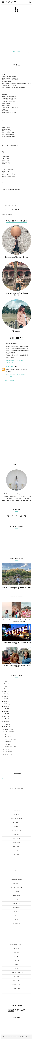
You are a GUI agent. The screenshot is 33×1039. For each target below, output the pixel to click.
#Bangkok (16, 798)
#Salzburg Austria (16, 932)
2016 (5, 706)
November (8, 731)
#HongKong (16, 842)
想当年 (7, 734)
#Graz (16, 826)
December (8, 729)
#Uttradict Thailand (16, 972)
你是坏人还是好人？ (10, 739)
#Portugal (16, 923)
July (6, 757)
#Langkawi (16, 883)
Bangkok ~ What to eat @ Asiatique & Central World (17, 643)
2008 (5, 726)
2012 (5, 716)
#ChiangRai (16, 810)
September (8, 752)
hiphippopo (9, 366)
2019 (5, 699)
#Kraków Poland (16, 871)
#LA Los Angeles (16, 879)
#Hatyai (16, 834)
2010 (5, 721)
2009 (5, 724)
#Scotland (16, 940)
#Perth (16, 919)
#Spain (16, 952)
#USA (16, 968)
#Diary (10, 214)
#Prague (16, 928)
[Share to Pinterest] (16, 209)
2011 (5, 719)
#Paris (16, 911)
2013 (5, 714)
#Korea (16, 859)
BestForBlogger (26, 1036)
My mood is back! (10, 747)
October (7, 749)
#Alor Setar (16, 794)
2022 (5, 691)
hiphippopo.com (12, 1036)
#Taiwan (16, 960)
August (7, 754)
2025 (5, 684)
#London (16, 891)
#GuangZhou (16, 830)
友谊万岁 (7, 744)
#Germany (16, 822)
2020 (5, 696)
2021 (5, 694)
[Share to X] (12, 209)
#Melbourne (16, 903)
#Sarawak (16, 936)
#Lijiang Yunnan (16, 887)
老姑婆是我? (8, 742)
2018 (5, 701)
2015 (5, 709)
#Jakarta (17, 854)
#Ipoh (16, 850)
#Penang (16, 915)
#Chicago (16, 814)
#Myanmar (16, 907)
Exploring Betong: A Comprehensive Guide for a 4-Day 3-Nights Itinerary (17, 620)
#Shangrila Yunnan (16, 944)
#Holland (16, 838)
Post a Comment (9, 380)
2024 (5, 686)
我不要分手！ (8, 736)
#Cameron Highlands (16, 806)
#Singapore (16, 948)
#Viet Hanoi (16, 980)
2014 (5, 711)
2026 (5, 681)
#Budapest (16, 802)
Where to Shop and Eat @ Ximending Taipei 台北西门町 (17, 666)
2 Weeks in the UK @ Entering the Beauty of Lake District (16, 588)
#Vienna (16, 976)
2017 (5, 704)
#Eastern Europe (16, 818)
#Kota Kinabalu (16, 867)
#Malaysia (16, 895)
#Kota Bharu (16, 863)
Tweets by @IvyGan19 (8, 779)
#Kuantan (16, 875)
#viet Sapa (16, 988)
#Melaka (16, 899)
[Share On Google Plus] (19, 209)
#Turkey (16, 964)
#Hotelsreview (16, 846)
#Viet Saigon (16, 984)
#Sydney (16, 956)
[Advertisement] (16, 29)
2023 (5, 689)
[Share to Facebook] (9, 209)
